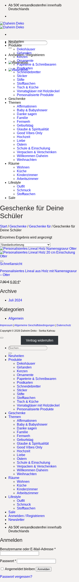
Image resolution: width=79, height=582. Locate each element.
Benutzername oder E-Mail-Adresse (28, 549)
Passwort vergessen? (16, 576)
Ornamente (25, 60)
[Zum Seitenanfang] (1, 337)
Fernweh (23, 121)
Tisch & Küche (28, 87)
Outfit (21, 186)
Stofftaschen (26, 83)
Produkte (15, 45)
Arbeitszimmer (27, 179)
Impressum (6, 325)
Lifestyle (14, 182)
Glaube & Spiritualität (33, 129)
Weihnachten (27, 159)
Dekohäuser (26, 49)
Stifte (20, 79)
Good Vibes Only (29, 133)
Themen (14, 102)
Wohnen (23, 167)
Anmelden (43, 569)
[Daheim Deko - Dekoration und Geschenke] (12, 25)
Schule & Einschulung (33, 148)
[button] (16, 519)
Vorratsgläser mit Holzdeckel (38, 91)
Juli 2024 (15, 300)
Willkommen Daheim (32, 156)
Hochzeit (23, 137)
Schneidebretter (29, 72)
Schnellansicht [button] (11, 264)
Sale (11, 198)
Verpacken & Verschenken (36, 152)
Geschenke (16, 99)
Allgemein (16, 318)
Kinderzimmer (27, 175)
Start (3, 226)
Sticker (22, 76)
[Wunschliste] (1, 261)
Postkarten (25, 68)
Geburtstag (25, 125)
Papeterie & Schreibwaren (36, 64)
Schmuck (24, 190)
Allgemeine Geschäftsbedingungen (34, 325)
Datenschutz (64, 325)
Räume (13, 163)
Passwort (8, 561)
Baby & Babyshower (32, 110)
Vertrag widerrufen (39, 340)
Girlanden (24, 53)
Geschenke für (40, 226)
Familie (22, 118)
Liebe (21, 140)
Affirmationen (27, 106)
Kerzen (22, 57)
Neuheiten (16, 41)
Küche (22, 171)
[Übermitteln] (10, 48)
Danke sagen (27, 114)
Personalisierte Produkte (35, 95)
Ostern (22, 144)
